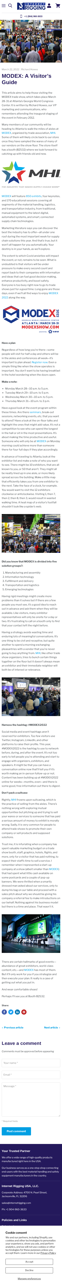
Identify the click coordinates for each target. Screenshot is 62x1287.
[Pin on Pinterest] (24, 1012)
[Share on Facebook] (4, 1012)
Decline (29, 1270)
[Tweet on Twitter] (10, 1012)
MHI (52, 132)
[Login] (49, 6)
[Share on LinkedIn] (17, 1012)
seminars (35, 412)
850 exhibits (34, 196)
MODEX (6, 132)
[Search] (10, 6)
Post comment (16, 1131)
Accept (29, 1261)
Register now (40, 362)
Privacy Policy (48, 1252)
